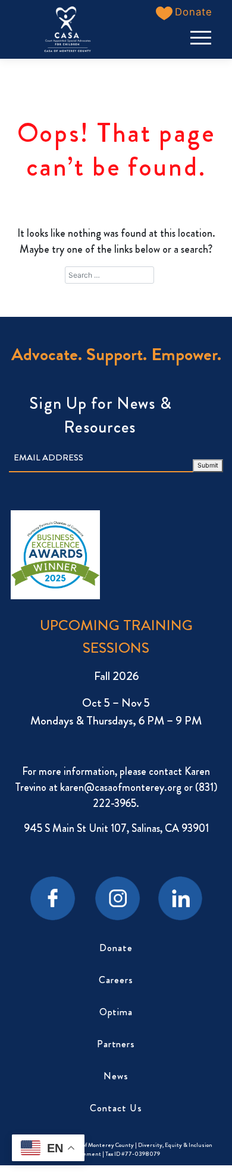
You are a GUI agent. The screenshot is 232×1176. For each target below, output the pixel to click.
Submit (207, 465)
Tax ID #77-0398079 (132, 1153)
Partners (116, 1044)
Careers (116, 980)
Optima (116, 1012)
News (116, 1076)
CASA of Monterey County (100, 1144)
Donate (116, 948)
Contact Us (116, 1108)
